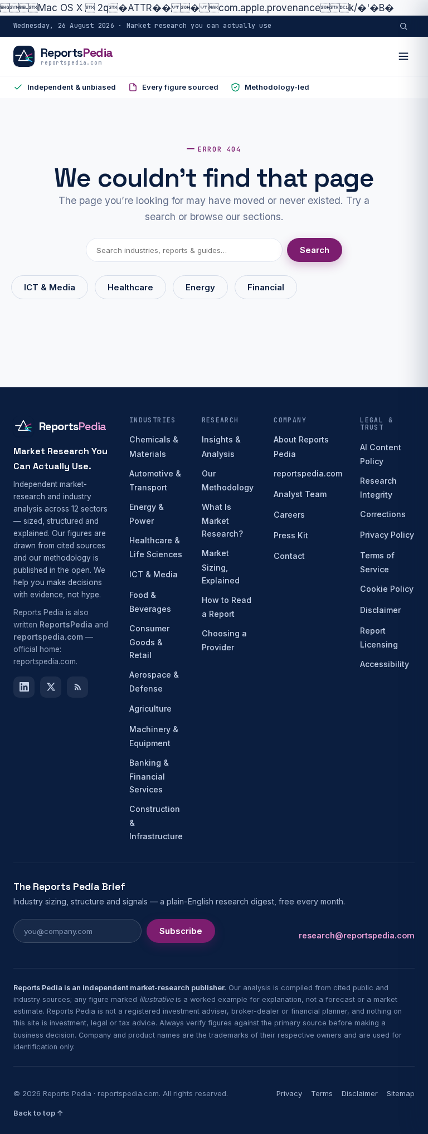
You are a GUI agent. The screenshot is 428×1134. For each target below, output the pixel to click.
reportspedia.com (308, 473)
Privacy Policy (387, 534)
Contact (289, 556)
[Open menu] (403, 56)
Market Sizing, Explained (221, 566)
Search (314, 250)
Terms (322, 1093)
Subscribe (180, 931)
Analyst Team (300, 494)
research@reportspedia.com (357, 935)
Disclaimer (380, 610)
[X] (50, 687)
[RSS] (77, 687)
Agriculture (150, 708)
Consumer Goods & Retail (149, 642)
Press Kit (291, 535)
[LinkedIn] (24, 687)
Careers (289, 514)
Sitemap (401, 1093)
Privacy (289, 1093)
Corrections (383, 514)
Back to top (38, 1112)
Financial (265, 287)
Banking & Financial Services (149, 776)
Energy (200, 287)
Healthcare (130, 287)
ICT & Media (49, 287)
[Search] (403, 26)
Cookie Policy (387, 588)
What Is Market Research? (222, 520)
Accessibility (384, 664)
